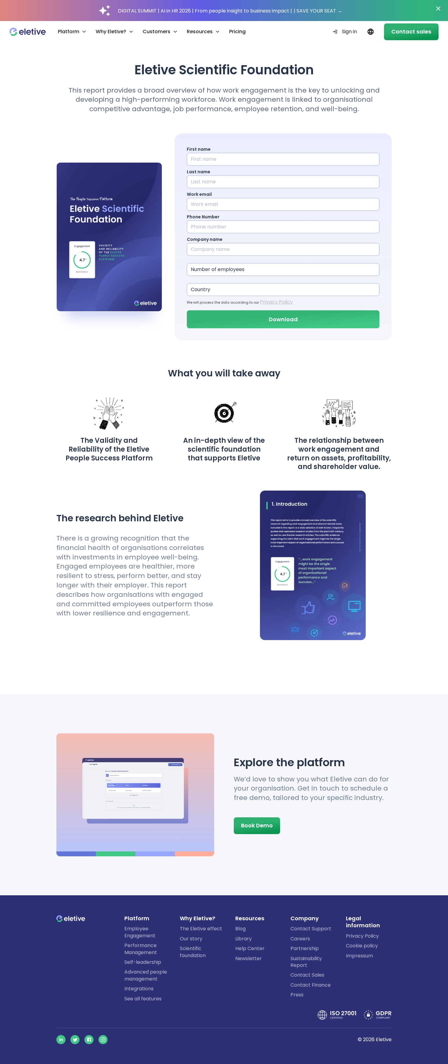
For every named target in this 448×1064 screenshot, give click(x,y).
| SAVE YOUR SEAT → (318, 10)
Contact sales (411, 31)
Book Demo (257, 825)
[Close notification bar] (438, 8)
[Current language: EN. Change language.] (370, 31)
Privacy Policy (276, 301)
